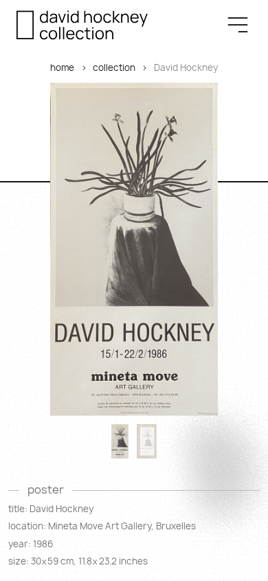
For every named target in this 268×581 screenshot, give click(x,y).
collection (114, 67)
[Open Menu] (238, 25)
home (62, 67)
